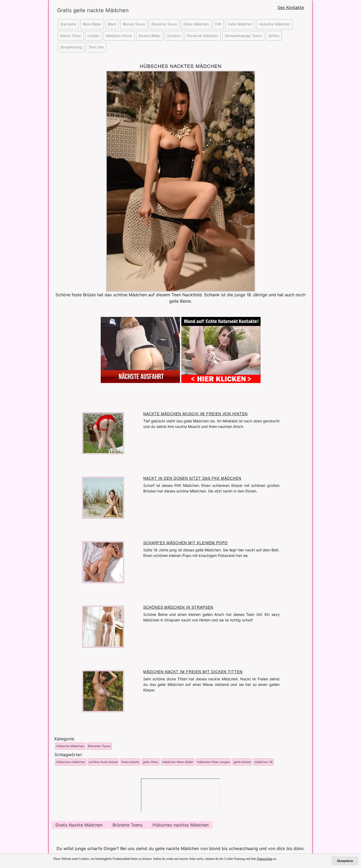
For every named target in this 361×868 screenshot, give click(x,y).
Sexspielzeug (71, 47)
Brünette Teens (164, 24)
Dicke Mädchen (196, 24)
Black (112, 24)
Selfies (273, 36)
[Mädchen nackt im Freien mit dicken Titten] (103, 690)
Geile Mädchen (240, 24)
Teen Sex (96, 47)
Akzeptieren (345, 861)
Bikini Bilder (92, 24)
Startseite (68, 24)
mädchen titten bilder (177, 762)
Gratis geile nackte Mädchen (88, 10)
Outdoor (174, 36)
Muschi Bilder (149, 36)
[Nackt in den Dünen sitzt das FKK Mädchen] (103, 497)
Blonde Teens (134, 24)
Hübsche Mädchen (274, 24)
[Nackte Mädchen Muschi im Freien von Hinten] (103, 432)
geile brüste (242, 762)
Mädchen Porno (119, 36)
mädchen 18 (263, 762)
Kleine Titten (70, 36)
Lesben (93, 36)
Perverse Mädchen (202, 36)
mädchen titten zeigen (213, 762)
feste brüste (130, 762)
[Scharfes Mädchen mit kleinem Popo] (103, 561)
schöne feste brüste (103, 762)
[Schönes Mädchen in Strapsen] (103, 626)
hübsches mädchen (70, 762)
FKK (218, 24)
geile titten (150, 762)
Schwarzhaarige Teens (243, 36)
